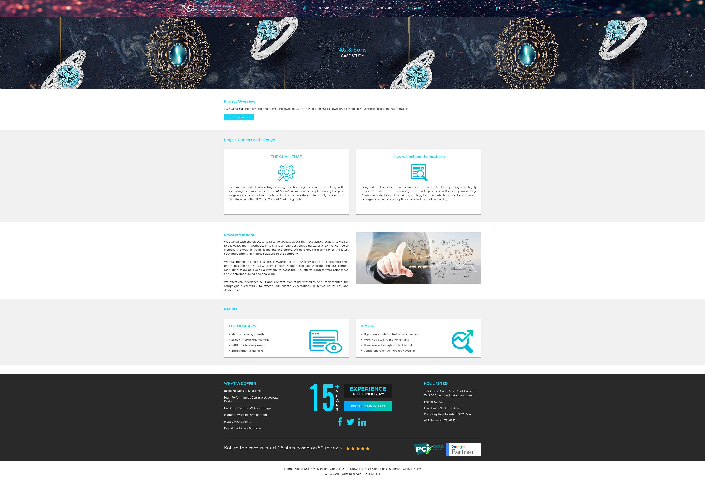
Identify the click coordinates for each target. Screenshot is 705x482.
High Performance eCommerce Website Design (251, 399)
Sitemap (395, 468)
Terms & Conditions (374, 468)
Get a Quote (415, 8)
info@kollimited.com (447, 408)
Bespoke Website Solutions (242, 390)
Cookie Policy (412, 468)
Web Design (385, 8)
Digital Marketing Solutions (242, 428)
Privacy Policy (319, 468)
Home (304, 9)
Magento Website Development (245, 414)
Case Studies (354, 8)
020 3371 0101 (511, 8)
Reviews (352, 468)
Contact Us (337, 468)
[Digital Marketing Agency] (209, 5)
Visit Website (239, 117)
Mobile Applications (237, 421)
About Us (301, 468)
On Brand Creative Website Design (247, 408)
